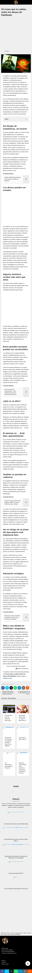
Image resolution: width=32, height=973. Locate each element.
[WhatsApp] (15, 688)
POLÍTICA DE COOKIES (7, 950)
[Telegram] (19, 688)
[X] (11, 688)
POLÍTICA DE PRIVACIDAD (7, 951)
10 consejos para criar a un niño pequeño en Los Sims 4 (24, 693)
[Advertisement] (16, 33)
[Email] (23, 688)
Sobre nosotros (5, 964)
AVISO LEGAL (4, 948)
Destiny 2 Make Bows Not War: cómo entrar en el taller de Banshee (8, 693)
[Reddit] (27, 688)
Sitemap (3, 960)
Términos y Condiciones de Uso (9, 953)
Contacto (3, 962)
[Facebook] (3, 688)
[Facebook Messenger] (7, 688)
